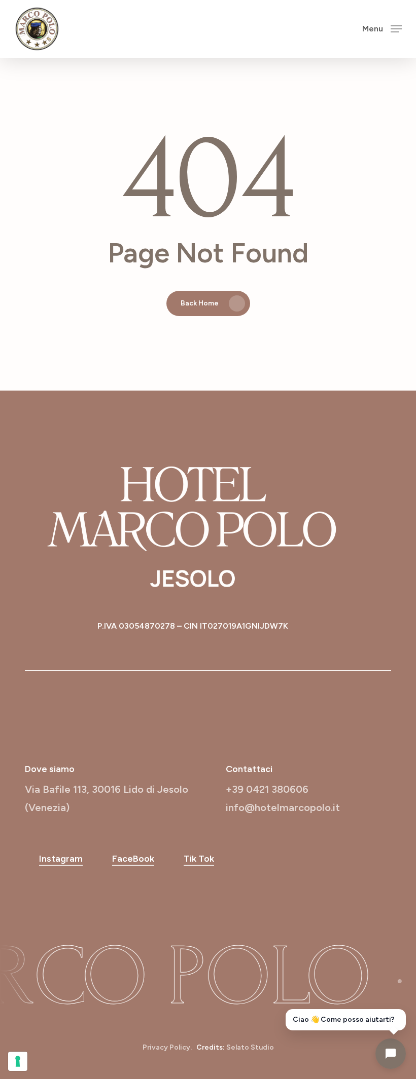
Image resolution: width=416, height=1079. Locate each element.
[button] (382, 28)
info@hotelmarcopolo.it (283, 807)
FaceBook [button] (133, 858)
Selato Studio (250, 1047)
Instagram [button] (61, 858)
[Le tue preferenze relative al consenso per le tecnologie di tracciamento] (17, 1061)
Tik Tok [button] (199, 858)
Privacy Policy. (167, 1047)
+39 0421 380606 (267, 789)
